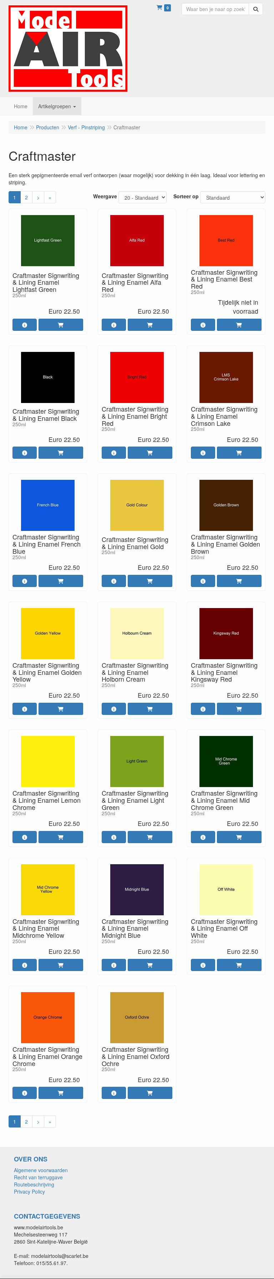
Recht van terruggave (38, 1177)
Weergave (105, 196)
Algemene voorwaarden (41, 1170)
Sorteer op (186, 196)
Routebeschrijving (34, 1184)
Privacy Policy (29, 1191)
